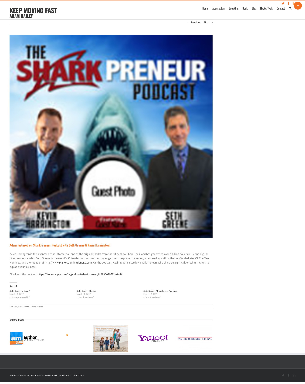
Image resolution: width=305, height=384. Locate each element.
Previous (196, 22)
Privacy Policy (78, 375)
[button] (290, 8)
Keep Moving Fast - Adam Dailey (28, 375)
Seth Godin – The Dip (86, 290)
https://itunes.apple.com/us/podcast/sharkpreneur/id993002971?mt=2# (80, 274)
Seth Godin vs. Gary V (20, 290)
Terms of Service (64, 375)
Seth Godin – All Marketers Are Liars (160, 290)
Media (26, 306)
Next (207, 22)
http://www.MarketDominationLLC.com (68, 262)
